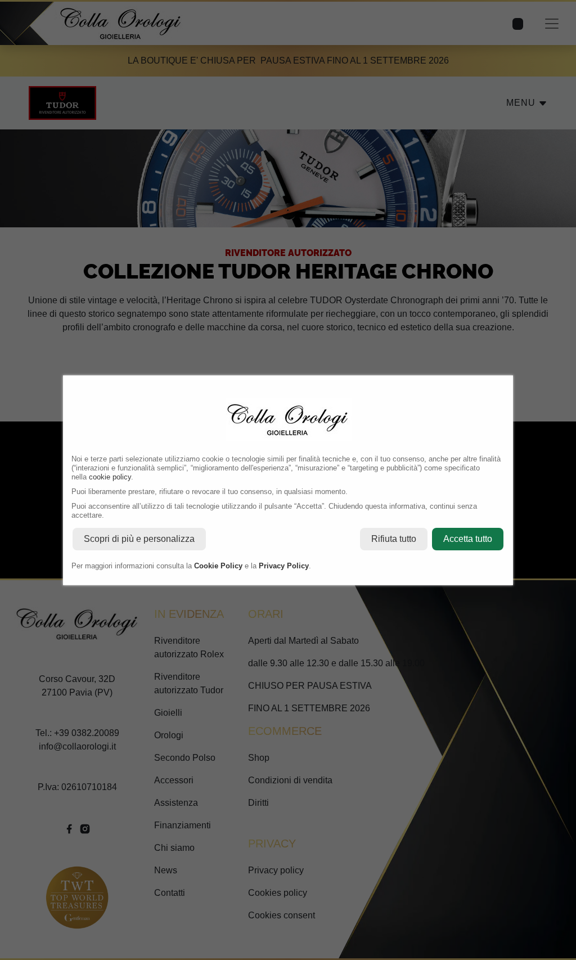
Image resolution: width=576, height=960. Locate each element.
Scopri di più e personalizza (139, 539)
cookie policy (110, 477)
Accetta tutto (467, 539)
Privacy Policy (284, 566)
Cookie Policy (218, 566)
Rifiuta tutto (393, 539)
